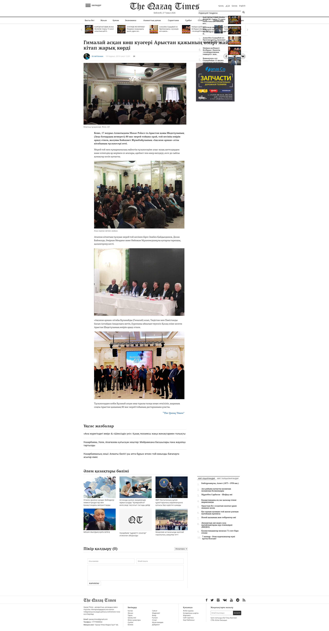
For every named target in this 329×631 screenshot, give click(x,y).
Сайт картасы (188, 618)
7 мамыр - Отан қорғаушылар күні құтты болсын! (218, 538)
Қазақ (221, 5)
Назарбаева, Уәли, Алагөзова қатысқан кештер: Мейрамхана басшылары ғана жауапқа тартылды (134, 444)
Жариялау (94, 583)
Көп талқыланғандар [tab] (228, 478)
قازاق (228, 5)
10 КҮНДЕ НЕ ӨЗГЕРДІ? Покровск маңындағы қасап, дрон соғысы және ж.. (214, 30)
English (242, 5)
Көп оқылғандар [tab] (206, 478)
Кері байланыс (189, 620)
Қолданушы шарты (191, 613)
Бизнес (130, 625)
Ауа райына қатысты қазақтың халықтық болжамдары (216, 490)
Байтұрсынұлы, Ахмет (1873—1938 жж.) (220, 483)
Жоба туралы (188, 611)
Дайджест (156, 625)
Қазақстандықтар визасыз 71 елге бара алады (220, 532)
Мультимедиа (157, 622)
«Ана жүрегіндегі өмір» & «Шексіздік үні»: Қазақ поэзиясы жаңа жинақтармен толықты (135, 433)
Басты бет (89, 20)
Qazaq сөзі (132, 618)
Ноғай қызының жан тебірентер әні (218, 517)
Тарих (130, 615)
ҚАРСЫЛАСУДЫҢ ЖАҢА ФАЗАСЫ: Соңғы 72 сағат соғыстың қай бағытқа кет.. (214, 20)
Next (247, 30)
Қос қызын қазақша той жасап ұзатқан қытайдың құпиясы (220, 513)
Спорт (154, 620)
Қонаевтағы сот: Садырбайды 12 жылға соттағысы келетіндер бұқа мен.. (213, 61)
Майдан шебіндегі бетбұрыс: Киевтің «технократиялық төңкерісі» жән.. (211, 51)
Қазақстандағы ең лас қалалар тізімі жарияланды (218, 501)
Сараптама (173, 20)
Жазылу (237, 613)
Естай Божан (97, 56)
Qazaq (234, 5)
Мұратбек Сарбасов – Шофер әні (216, 495)
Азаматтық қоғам (152, 20)
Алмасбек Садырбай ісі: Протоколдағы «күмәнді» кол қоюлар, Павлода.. (214, 40)
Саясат (154, 611)
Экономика (130, 20)
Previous (81, 30)
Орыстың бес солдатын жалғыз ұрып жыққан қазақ (219, 507)
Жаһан (103, 20)
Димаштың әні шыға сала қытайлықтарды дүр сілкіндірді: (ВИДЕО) (217, 525)
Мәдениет (156, 613)
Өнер (154, 615)
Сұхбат (188, 20)
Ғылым (155, 618)
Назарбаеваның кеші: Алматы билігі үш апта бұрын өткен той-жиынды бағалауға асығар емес (131, 455)
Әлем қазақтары (134, 620)
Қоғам (116, 20)
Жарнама (186, 615)
